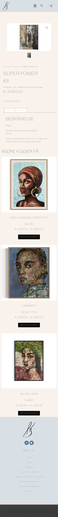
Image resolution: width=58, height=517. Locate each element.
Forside (6, 67)
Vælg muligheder (29, 237)
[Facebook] (31, 443)
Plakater (15, 67)
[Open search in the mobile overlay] (43, 6)
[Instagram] (26, 443)
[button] (35, 6)
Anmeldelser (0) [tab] (20, 110)
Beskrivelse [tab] (9, 110)
